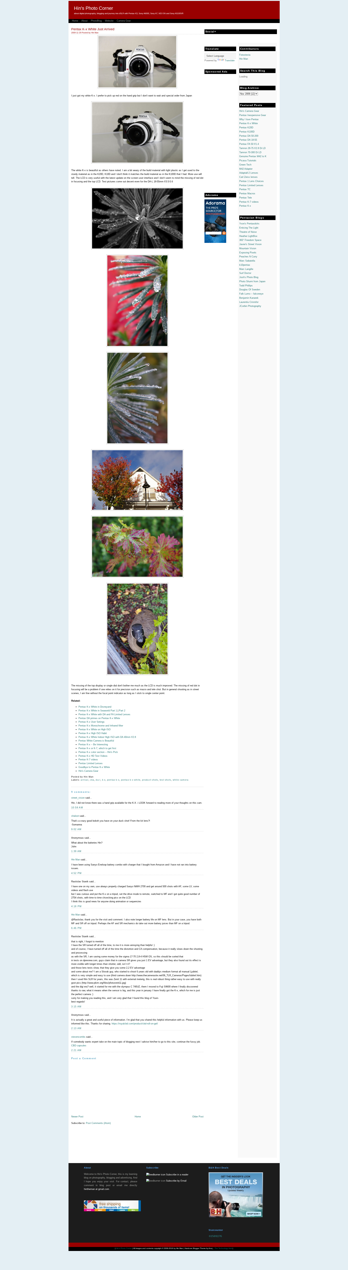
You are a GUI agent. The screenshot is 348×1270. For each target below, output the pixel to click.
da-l (98, 780)
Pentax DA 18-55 (248, 139)
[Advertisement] (218, 130)
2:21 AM (76, 1050)
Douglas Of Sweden (249, 289)
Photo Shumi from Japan (252, 281)
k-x (104, 780)
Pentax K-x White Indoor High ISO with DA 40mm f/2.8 (107, 737)
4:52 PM (76, 873)
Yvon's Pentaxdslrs (249, 223)
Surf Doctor (245, 273)
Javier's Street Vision (250, 244)
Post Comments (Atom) (98, 1123)
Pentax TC (244, 189)
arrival (84, 780)
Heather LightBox (248, 236)
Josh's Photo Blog (248, 277)
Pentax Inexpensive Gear (252, 115)
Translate (230, 60)
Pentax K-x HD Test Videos (92, 756)
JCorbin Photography (250, 306)
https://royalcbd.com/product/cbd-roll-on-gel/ (135, 1023)
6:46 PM (76, 928)
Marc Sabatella (247, 260)
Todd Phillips (246, 285)
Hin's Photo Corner (93, 8)
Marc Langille (246, 269)
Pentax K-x (245, 205)
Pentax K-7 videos (249, 201)
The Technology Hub (223, 1248)
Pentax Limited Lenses (251, 185)
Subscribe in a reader (177, 1174)
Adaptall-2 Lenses (248, 172)
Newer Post (77, 1116)
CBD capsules (78, 1045)
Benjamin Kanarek (248, 298)
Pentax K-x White (248, 123)
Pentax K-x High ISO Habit (92, 733)
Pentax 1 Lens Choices (251, 181)
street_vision (78, 797)
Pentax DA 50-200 (248, 135)
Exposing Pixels (247, 252)
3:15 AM (76, 1006)
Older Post (198, 1116)
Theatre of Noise (248, 232)
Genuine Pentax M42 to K (252, 156)
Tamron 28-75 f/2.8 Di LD (252, 148)
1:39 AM (76, 851)
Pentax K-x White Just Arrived (92, 29)
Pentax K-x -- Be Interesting (93, 744)
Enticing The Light (248, 227)
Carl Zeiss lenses (248, 177)
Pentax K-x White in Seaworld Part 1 (98, 710)
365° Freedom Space (250, 240)
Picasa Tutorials (247, 160)
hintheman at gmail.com (96, 1189)
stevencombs (78, 1036)
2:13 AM (76, 1028)
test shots (165, 780)
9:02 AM (76, 829)
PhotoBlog (96, 20)
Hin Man (75, 859)
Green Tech (245, 164)
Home (75, 20)
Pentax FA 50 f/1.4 (249, 144)
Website (109, 20)
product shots (150, 780)
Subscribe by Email (176, 1180)
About (84, 20)
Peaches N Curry (248, 256)
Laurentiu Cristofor (248, 302)
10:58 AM (77, 807)
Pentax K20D (246, 127)
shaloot (75, 816)
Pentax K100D (246, 131)
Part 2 (122, 710)
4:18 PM (76, 906)
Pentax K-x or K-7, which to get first (97, 748)
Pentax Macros (247, 193)
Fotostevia (244, 54)
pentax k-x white (131, 780)
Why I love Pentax (249, 119)
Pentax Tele (245, 197)
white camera (181, 780)
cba (92, 780)
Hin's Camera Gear (249, 111)
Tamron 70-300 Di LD (250, 152)
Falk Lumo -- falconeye (251, 293)
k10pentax (244, 265)
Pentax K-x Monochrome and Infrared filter (100, 725)
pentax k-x (113, 780)
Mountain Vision (247, 248)
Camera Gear (124, 20)
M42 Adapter (245, 168)
